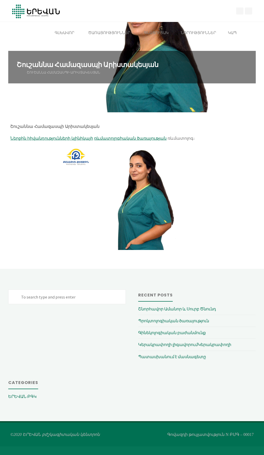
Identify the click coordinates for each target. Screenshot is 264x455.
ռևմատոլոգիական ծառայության (130, 138)
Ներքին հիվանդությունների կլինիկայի (51, 138)
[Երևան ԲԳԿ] (36, 11)
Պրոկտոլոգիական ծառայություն (173, 320)
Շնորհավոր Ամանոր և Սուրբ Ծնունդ (177, 308)
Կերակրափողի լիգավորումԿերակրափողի (184, 344)
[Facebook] (239, 11)
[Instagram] (248, 11)
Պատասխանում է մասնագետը (172, 356)
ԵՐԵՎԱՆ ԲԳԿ (22, 396)
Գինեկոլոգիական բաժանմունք (172, 332)
